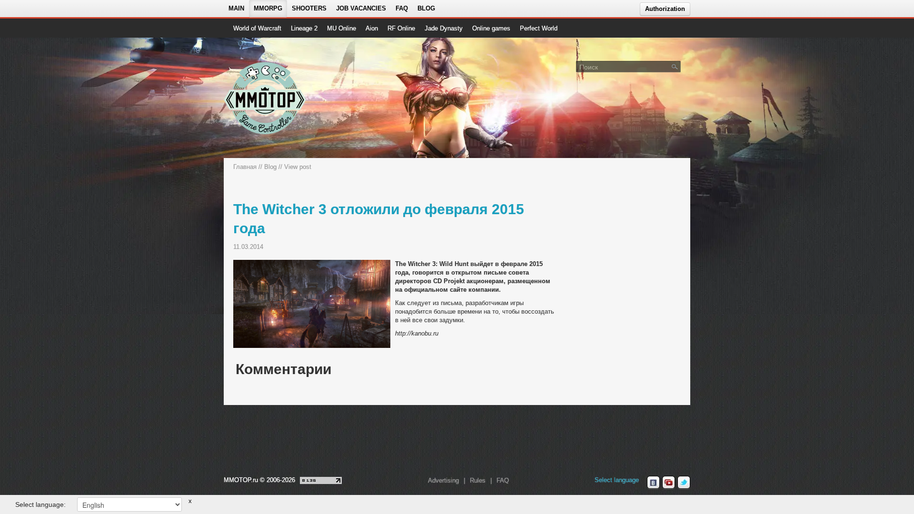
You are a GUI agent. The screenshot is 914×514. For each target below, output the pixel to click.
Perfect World (538, 28)
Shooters (309, 8)
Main (236, 8)
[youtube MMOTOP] (668, 482)
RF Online (401, 28)
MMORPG (268, 8)
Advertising (443, 480)
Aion (372, 28)
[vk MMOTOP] (653, 482)
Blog (426, 8)
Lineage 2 (304, 28)
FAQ (402, 8)
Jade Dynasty (444, 28)
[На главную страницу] (265, 98)
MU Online (341, 28)
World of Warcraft (257, 28)
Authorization (665, 8)
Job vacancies (361, 8)
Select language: (40, 504)
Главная (245, 166)
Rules (478, 480)
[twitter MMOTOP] (683, 482)
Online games (491, 28)
